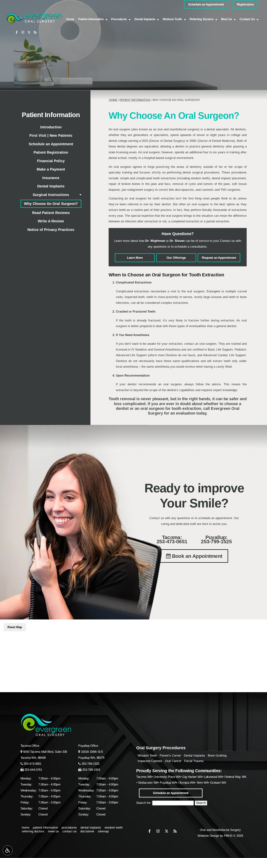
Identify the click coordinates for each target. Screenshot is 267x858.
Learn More (135, 257)
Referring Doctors (33, 831)
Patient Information (135, 99)
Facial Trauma (193, 761)
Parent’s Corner (170, 755)
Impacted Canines (150, 761)
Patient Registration (51, 152)
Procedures (119, 19)
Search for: (143, 803)
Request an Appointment (219, 257)
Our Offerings (176, 257)
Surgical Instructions (51, 195)
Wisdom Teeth (147, 755)
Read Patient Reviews (51, 213)
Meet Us (53, 831)
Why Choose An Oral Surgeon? (51, 204)
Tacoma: (172, 539)
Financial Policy (51, 161)
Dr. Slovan (177, 241)
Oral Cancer (173, 761)
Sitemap (103, 831)
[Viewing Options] (8, 850)
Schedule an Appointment (51, 144)
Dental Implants (50, 186)
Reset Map (14, 627)
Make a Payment (51, 169)
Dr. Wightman (155, 241)
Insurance (50, 178)
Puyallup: (216, 539)
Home (70, 19)
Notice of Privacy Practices (50, 230)
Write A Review (51, 221)
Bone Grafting (217, 755)
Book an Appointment (196, 556)
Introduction (51, 127)
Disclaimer (87, 831)
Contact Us (69, 831)
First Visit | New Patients (50, 135)
